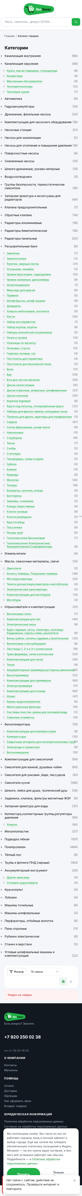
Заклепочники (42, 258)
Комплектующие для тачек (42, 659)
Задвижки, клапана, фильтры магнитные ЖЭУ (41, 798)
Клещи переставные (42, 506)
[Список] (71, 981)
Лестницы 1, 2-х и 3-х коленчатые (42, 649)
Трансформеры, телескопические (42, 654)
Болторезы (42, 495)
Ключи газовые (42, 511)
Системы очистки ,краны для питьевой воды (42, 712)
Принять (23, 1174)
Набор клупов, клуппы (42, 327)
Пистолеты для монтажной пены (42, 364)
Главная (9, 36)
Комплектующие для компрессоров (42, 731)
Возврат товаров (15, 1106)
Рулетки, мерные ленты (42, 263)
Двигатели (42, 568)
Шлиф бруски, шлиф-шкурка (42, 300)
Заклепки (42, 253)
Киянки (42, 469)
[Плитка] (63, 981)
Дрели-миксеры (42, 877)
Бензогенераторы (41, 724)
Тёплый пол (41, 855)
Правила (42, 295)
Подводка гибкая (41, 839)
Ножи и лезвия (42, 337)
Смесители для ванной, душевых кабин (41, 767)
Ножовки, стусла (42, 348)
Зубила (42, 464)
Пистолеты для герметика (42, 358)
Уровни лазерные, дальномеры (42, 279)
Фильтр (19, 971)
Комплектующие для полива (42, 691)
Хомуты (42, 824)
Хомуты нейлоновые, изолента (42, 311)
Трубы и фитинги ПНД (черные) (41, 862)
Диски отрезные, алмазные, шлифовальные (42, 390)
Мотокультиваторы (42, 578)
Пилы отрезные (41, 928)
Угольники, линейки (42, 269)
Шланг (42, 696)
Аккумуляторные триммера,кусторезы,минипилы (42, 670)
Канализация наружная (41, 63)
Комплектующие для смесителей (41, 759)
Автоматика (41, 98)
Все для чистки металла (42, 379)
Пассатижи (42, 527)
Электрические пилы (42, 624)
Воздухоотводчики (41, 176)
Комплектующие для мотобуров (42, 594)
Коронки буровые (42, 401)
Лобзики (41, 897)
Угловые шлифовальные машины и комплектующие (41, 953)
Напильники (42, 432)
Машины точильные (41, 905)
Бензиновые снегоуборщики (42, 643)
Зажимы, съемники (42, 501)
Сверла (42, 422)
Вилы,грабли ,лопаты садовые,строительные (42, 638)
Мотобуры (42, 600)
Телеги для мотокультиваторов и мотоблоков (42, 584)
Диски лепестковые (42, 385)
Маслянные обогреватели (42, 81)
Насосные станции (41, 130)
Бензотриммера (42, 675)
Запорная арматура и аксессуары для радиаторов (41, 197)
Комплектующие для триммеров (42, 680)
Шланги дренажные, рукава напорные (41, 169)
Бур (42, 374)
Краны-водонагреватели (42, 701)
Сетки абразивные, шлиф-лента (42, 427)
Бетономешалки (42, 752)
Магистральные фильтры (42, 706)
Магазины (11, 1070)
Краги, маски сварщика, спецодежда (42, 70)
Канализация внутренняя (41, 56)
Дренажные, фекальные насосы (41, 114)
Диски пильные (42, 395)
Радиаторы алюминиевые (41, 223)
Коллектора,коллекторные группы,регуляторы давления (41, 815)
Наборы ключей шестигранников (42, 332)
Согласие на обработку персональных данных (35, 1126)
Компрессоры (42, 736)
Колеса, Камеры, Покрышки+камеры (42, 573)
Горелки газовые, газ (42, 353)
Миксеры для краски (42, 290)
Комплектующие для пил (42, 619)
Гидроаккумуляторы (41, 106)
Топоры (42, 485)
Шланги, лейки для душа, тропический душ (41, 790)
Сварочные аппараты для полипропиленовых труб (42, 741)
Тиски (42, 443)
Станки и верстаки (41, 944)
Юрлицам (10, 1096)
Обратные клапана (41, 215)
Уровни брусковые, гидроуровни (42, 274)
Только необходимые (58, 1174)
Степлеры (42, 453)
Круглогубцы (42, 522)
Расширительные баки (41, 246)
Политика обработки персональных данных (33, 1121)
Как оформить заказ (17, 1101)
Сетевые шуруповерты (42, 882)
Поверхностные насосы (41, 153)
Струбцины (42, 437)
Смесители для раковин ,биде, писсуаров (41, 775)
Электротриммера (42, 685)
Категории (16, 47)
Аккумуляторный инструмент (41, 870)
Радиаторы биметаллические (41, 230)
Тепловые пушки (42, 91)
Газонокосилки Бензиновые (42, 538)
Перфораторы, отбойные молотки (41, 921)
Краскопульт (41, 889)
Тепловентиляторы (42, 86)
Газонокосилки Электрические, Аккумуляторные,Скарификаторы (42, 544)
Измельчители (41, 553)
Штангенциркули (42, 285)
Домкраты (42, 306)
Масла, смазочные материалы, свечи (41, 561)
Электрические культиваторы (42, 589)
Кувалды (42, 474)
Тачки (42, 664)
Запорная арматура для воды (41, 806)
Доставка (10, 1090)
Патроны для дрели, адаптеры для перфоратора (42, 416)
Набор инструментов (42, 321)
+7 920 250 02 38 (22, 1037)
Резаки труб (42, 532)
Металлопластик (41, 831)
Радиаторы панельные (41, 238)
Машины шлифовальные (41, 913)
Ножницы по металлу (42, 343)
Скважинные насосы (41, 161)
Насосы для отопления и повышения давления (41, 145)
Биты (42, 369)
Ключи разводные (42, 517)
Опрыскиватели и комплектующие (41, 607)
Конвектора (42, 76)
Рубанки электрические (41, 936)
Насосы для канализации (41, 137)
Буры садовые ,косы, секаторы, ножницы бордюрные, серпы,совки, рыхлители (42, 631)
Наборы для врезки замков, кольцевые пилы (42, 411)
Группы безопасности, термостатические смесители (41, 186)
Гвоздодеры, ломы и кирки (42, 459)
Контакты (10, 1065)
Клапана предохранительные (41, 207)
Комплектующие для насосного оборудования (41, 122)
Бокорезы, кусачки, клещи (42, 490)
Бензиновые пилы (42, 614)
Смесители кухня (41, 782)
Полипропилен (41, 847)
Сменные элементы (42, 717)
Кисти (42, 316)
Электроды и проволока (42, 747)
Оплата (9, 1085)
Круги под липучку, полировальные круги (42, 406)
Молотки (42, 480)
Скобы (42, 448)
